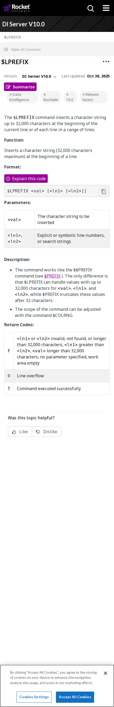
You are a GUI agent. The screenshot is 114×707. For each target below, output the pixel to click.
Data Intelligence (19, 97)
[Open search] (90, 8)
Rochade (50, 99)
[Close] (105, 673)
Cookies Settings (34, 697)
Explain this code (29, 178)
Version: (10, 75)
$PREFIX (52, 276)
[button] (57, 49)
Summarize (24, 86)
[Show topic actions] (106, 61)
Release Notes (90, 97)
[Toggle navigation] (106, 8)
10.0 (69, 99)
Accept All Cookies (75, 697)
